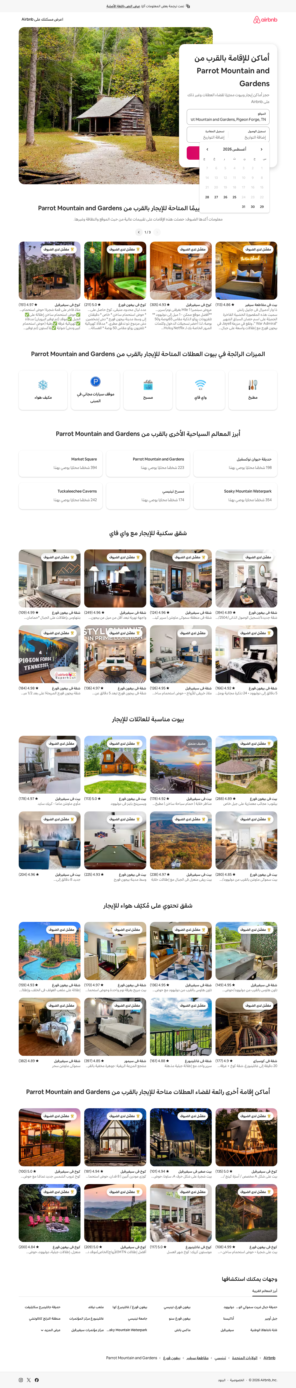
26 (225, 197)
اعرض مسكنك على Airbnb (42, 19)
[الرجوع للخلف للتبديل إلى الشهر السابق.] (261, 149)
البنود (222, 1380)
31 (243, 207)
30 (253, 207)
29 (262, 207)
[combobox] (228, 119)
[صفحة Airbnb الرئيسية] (265, 19)
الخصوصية (237, 1380)
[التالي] (139, 232)
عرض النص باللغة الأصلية (123, 6)
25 (234, 197)
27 (216, 197)
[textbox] (249, 137)
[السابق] (157, 232)
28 (207, 197)
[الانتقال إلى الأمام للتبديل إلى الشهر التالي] (207, 149)
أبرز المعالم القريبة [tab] (264, 1291)
